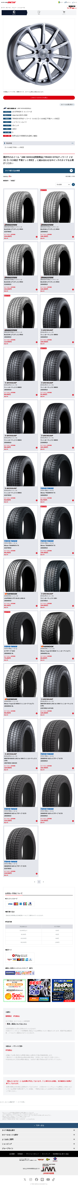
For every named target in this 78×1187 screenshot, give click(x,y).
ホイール (8, 7)
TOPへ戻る (40, 1125)
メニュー (14, 7)
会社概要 (12, 1154)
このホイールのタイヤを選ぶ (39, 97)
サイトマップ (46, 1154)
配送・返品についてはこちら (17, 1024)
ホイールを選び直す (67, 104)
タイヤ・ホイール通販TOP (7, 1102)
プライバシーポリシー (32, 1154)
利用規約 (20, 1154)
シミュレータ (21, 7)
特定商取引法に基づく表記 (61, 1154)
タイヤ (3, 7)
